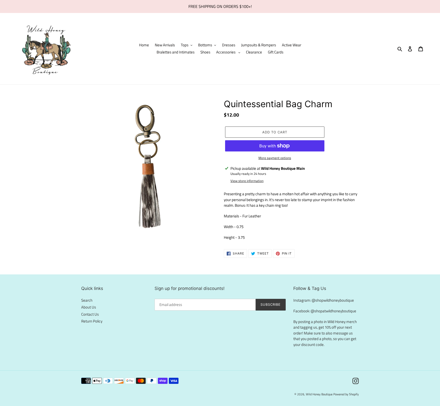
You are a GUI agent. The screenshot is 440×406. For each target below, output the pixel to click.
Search (86, 300)
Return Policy (91, 321)
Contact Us (90, 314)
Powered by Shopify (346, 394)
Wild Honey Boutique (319, 394)
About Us (88, 307)
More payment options (274, 158)
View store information (247, 180)
